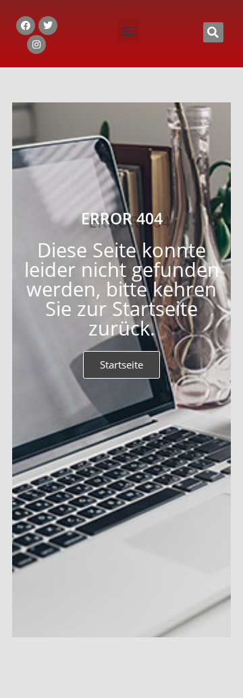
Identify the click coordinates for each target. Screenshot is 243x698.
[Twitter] (47, 25)
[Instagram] (36, 44)
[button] (128, 31)
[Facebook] (25, 25)
